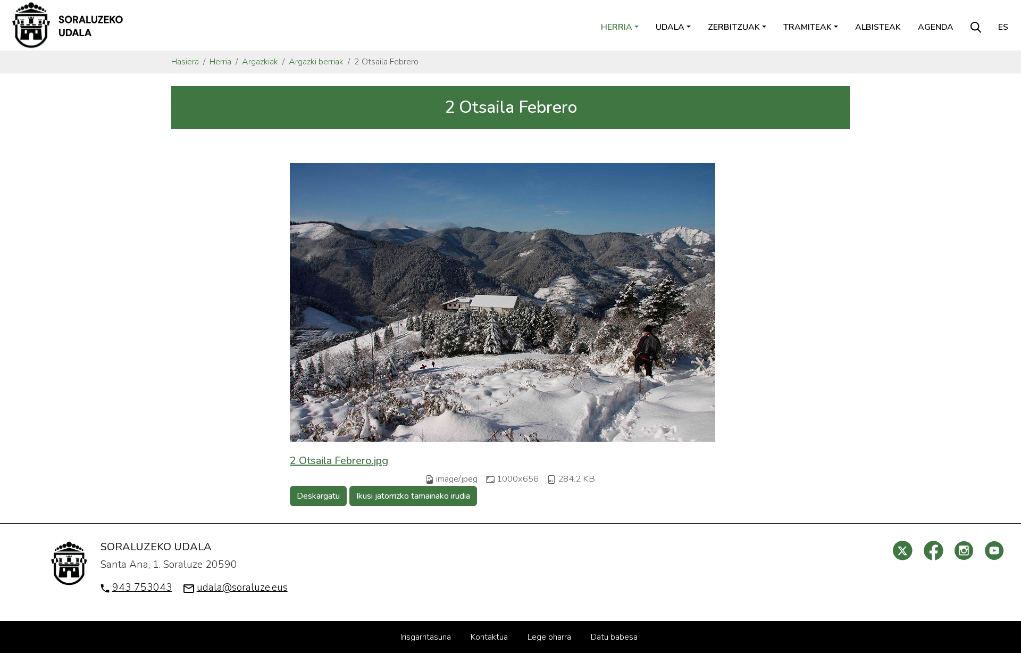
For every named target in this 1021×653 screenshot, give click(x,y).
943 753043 (142, 587)
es (1003, 27)
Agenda (935, 27)
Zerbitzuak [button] (734, 27)
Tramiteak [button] (807, 27)
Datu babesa (614, 637)
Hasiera (185, 62)
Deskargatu (318, 496)
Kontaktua (489, 637)
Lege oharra (549, 637)
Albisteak (878, 27)
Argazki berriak (316, 62)
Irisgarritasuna (425, 637)
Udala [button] (670, 27)
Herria (220, 62)
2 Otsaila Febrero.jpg (339, 460)
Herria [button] (616, 27)
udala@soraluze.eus (242, 587)
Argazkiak (260, 62)
